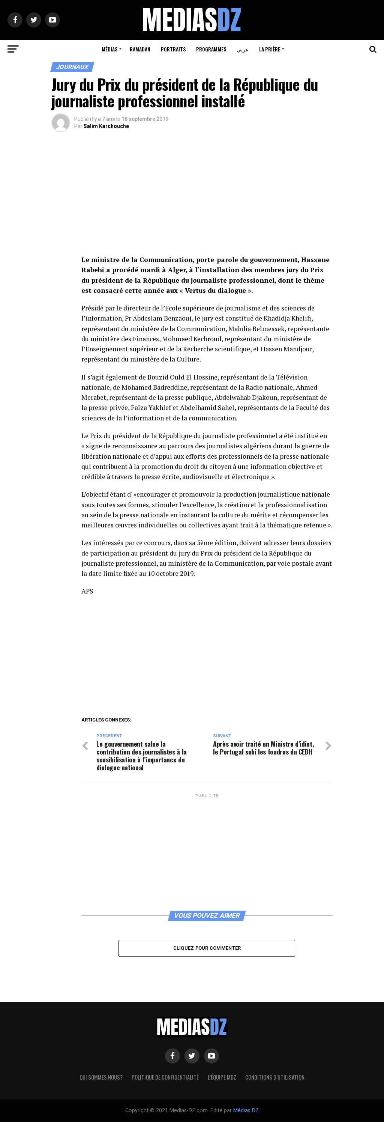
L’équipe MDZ (222, 1077)
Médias (109, 49)
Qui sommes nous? (101, 1077)
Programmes (211, 49)
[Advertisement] (207, 199)
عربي (243, 49)
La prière (269, 49)
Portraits (173, 49)
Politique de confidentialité (165, 1077)
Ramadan (140, 49)
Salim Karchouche (106, 126)
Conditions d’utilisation (274, 1077)
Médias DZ (246, 1110)
